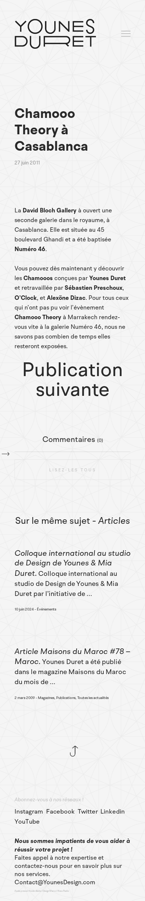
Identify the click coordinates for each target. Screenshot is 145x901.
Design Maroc (49, 890)
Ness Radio (63, 890)
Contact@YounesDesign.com (54, 882)
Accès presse (21, 890)
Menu (126, 34)
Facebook (60, 811)
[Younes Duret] (55, 34)
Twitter (88, 811)
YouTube (27, 821)
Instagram (28, 811)
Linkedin (112, 811)
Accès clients (35, 890)
